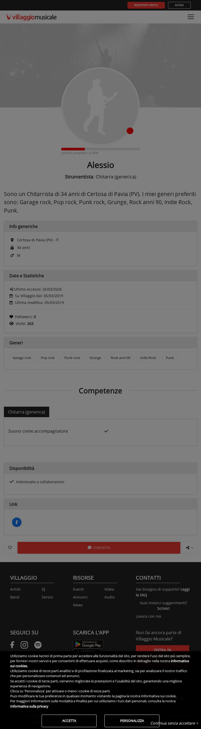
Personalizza (132, 720)
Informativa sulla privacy (29, 706)
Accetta (69, 720)
